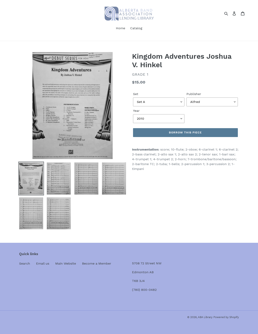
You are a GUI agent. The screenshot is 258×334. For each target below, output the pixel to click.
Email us (42, 263)
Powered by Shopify (226, 317)
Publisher (193, 94)
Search (24, 263)
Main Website (65, 263)
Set (135, 94)
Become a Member (96, 263)
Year (136, 111)
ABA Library (205, 317)
